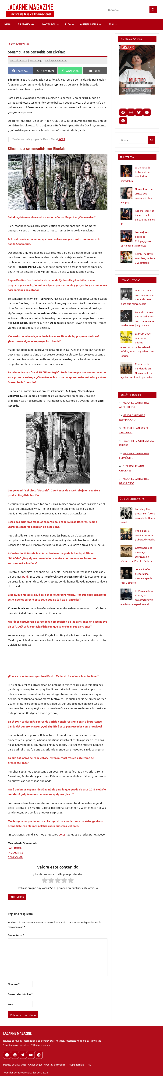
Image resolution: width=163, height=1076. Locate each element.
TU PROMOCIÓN (26, 24)
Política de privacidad (14, 1064)
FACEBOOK (15, 847)
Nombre (14, 984)
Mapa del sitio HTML (80, 1064)
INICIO (7, 24)
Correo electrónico (20, 994)
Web (10, 1004)
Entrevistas (22, 43)
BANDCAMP (15, 857)
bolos (62, 834)
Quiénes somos (41, 1044)
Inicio (11, 43)
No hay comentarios (56, 60)
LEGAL (110, 24)
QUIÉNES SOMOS (89, 24)
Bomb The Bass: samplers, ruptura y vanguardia (145, 258)
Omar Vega (36, 60)
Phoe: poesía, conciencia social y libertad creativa (145, 535)
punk (25, 576)
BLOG (68, 24)
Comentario (16, 935)
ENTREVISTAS (17, 896)
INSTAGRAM (15, 852)
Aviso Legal (35, 1064)
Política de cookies (55, 1064)
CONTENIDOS (49, 24)
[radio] (45, 881)
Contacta (10, 1044)
